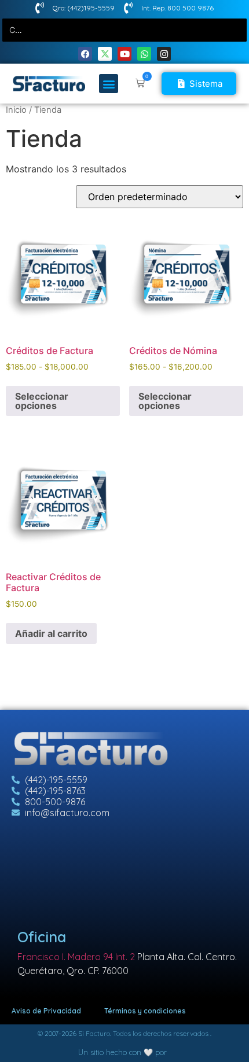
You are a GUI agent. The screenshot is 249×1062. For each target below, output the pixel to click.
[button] (108, 83)
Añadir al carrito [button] (51, 633)
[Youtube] (124, 54)
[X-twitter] (105, 54)
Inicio (16, 110)
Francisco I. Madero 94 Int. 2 (76, 957)
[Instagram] (164, 54)
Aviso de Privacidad (46, 1010)
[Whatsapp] (144, 54)
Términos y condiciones (145, 1010)
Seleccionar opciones (41, 400)
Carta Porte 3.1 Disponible (32, 30)
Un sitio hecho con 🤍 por (122, 1052)
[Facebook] (85, 54)
